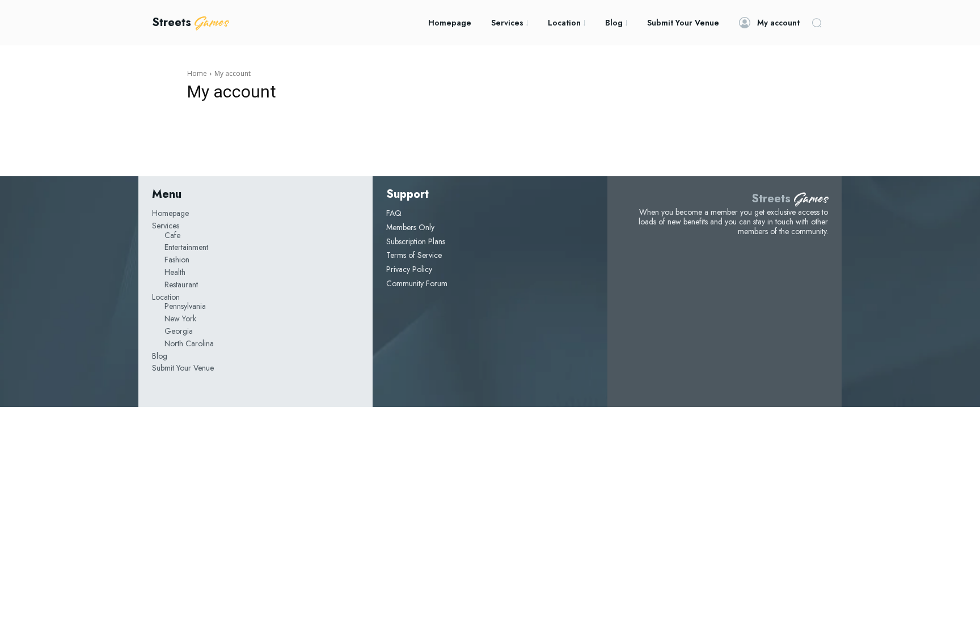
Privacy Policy (409, 269)
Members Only (410, 227)
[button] (816, 22)
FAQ (394, 213)
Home (197, 73)
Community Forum (416, 283)
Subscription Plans (415, 241)
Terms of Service (414, 255)
